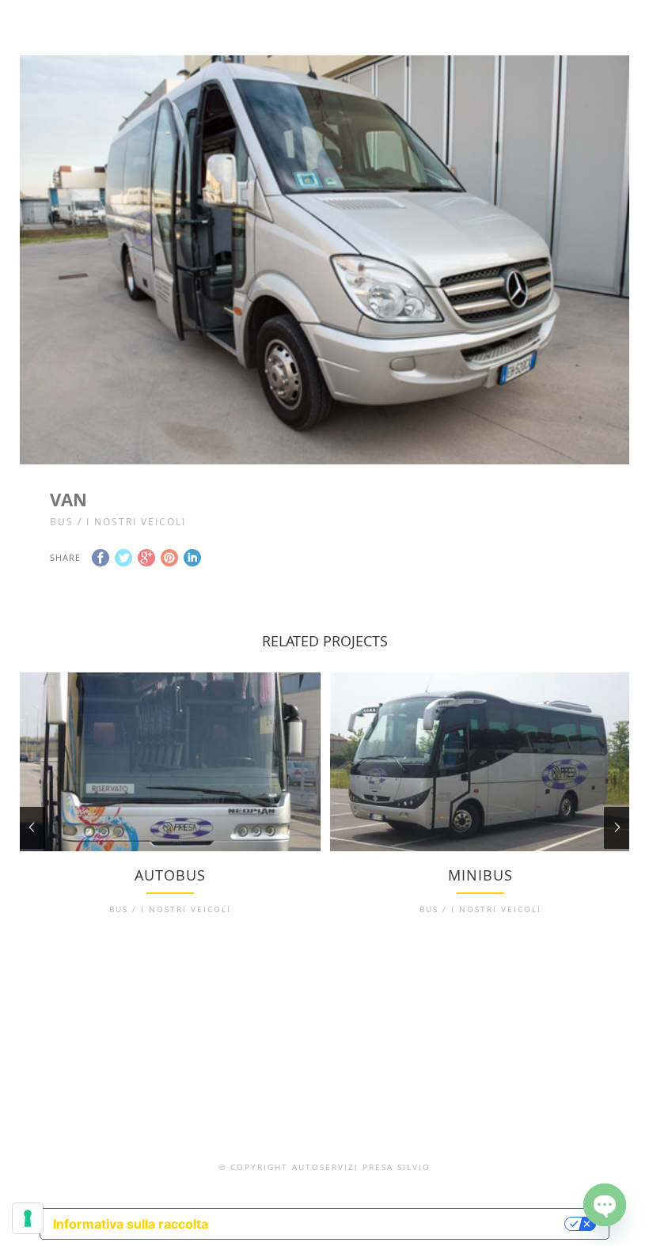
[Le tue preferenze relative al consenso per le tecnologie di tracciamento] (28, 1218)
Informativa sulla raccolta (130, 1224)
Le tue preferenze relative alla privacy (394, 1224)
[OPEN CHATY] (604, 1205)
